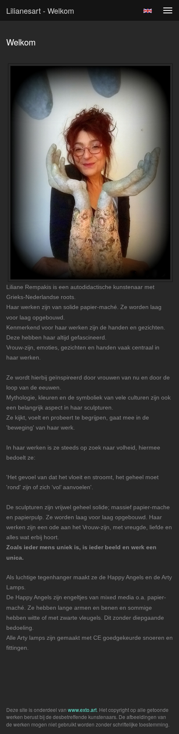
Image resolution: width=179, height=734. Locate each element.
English (147, 10)
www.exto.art (82, 709)
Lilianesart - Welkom (40, 10)
